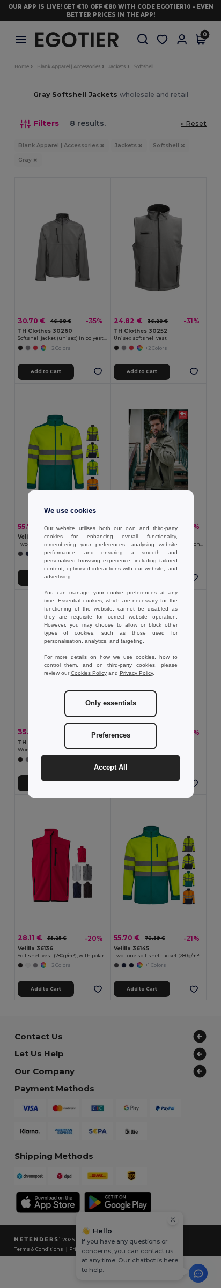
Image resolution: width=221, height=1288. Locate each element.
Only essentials (110, 703)
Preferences (110, 735)
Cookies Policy (89, 673)
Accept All (111, 767)
